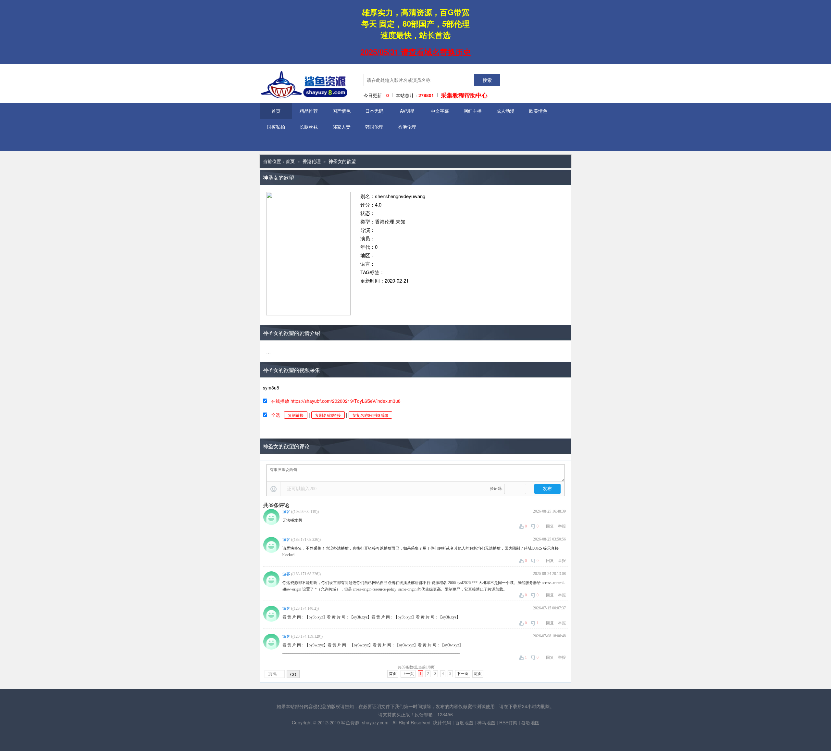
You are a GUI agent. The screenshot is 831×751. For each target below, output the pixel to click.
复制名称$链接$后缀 (370, 415)
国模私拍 (276, 126)
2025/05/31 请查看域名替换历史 (415, 51)
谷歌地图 (530, 722)
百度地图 (464, 722)
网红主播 (473, 111)
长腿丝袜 (309, 126)
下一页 (462, 673)
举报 (562, 526)
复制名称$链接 (328, 415)
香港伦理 (407, 126)
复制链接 (296, 415)
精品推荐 (309, 111)
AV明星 (407, 111)
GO (293, 674)
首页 (275, 111)
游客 (286, 511)
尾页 (478, 673)
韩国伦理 (374, 126)
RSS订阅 (508, 722)
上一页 (408, 673)
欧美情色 (538, 111)
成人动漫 (505, 111)
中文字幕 (440, 111)
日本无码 (374, 111)
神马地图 (486, 722)
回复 (550, 526)
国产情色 (341, 111)
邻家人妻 (341, 126)
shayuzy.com (375, 722)
